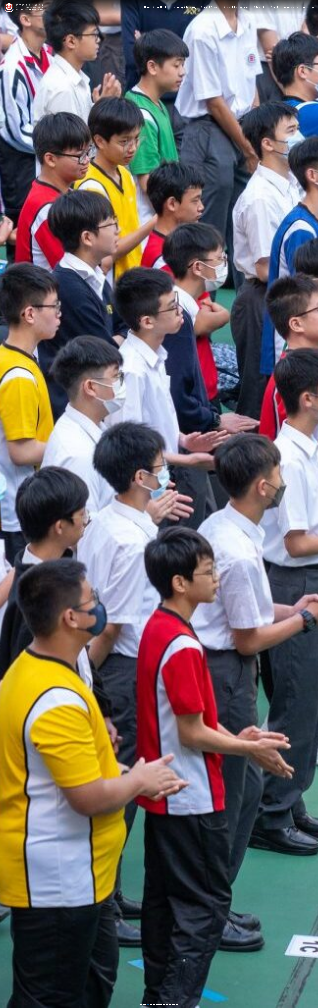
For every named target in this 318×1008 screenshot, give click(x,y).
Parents (275, 7)
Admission (290, 7)
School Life (259, 7)
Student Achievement (236, 7)
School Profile (160, 7)
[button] (141, 1004)
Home (147, 7)
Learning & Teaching (184, 7)
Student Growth (210, 7)
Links (303, 7)
